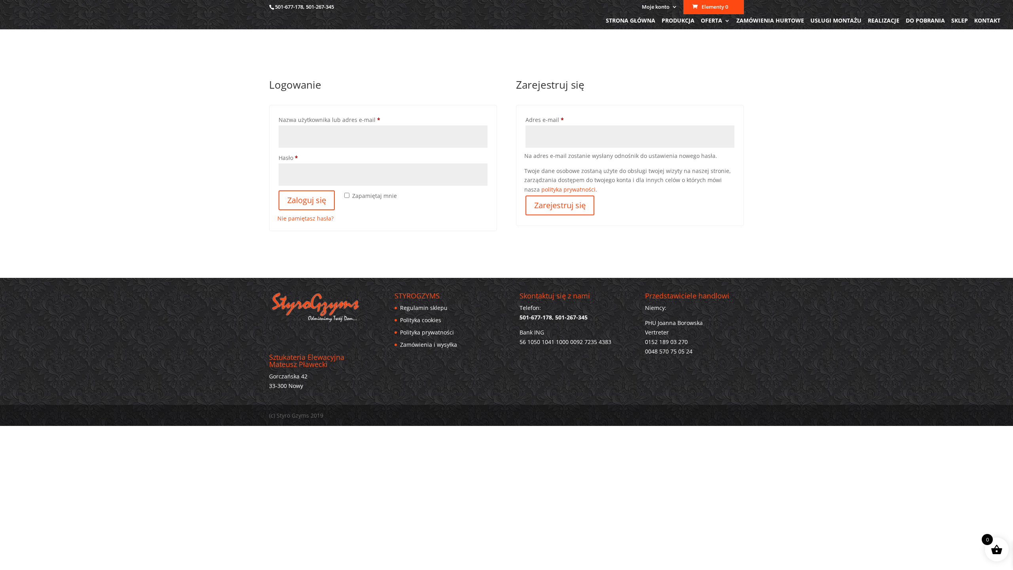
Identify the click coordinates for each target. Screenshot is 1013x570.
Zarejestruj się (560, 205)
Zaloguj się (306, 200)
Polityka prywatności (427, 332)
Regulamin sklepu (424, 308)
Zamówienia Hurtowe (770, 21)
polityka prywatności (568, 189)
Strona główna (630, 21)
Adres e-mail (559, 120)
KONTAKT (987, 21)
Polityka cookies (420, 320)
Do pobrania (925, 21)
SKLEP (959, 21)
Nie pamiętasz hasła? (305, 218)
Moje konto (656, 7)
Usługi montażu (835, 21)
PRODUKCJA (678, 21)
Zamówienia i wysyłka (428, 344)
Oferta (711, 21)
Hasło (303, 158)
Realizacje (883, 21)
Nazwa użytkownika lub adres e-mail (344, 120)
